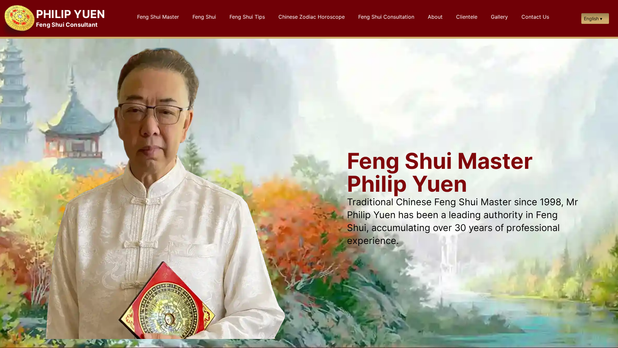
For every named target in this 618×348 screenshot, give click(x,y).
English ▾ (593, 18)
